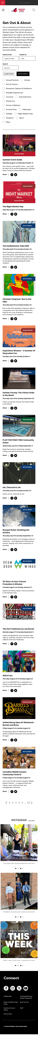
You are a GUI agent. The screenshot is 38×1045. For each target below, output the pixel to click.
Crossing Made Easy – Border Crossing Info (26, 997)
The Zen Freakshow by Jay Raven (18, 629)
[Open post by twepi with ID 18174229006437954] (19, 939)
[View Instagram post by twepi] (35, 858)
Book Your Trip (1, 2)
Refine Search (23, 74)
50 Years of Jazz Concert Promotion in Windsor (14, 582)
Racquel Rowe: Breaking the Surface (16, 531)
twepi (18, 826)
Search (5, 64)
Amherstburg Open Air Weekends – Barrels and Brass (19, 723)
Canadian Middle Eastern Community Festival (14, 773)
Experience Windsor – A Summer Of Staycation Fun (19, 352)
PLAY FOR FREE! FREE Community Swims (18, 441)
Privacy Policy (8, 1014)
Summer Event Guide (12, 159)
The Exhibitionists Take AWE (16, 246)
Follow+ (31, 821)
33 (28, 802)
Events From (7, 54)
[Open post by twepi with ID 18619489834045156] (19, 842)
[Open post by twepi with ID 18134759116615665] (19, 891)
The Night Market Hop (13, 206)
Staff (21, 1008)
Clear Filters (8, 74)
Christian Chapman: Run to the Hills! (17, 300)
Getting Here (8, 996)
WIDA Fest (7, 675)
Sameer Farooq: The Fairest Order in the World (18, 394)
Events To (23, 54)
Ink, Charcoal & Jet (12, 487)
